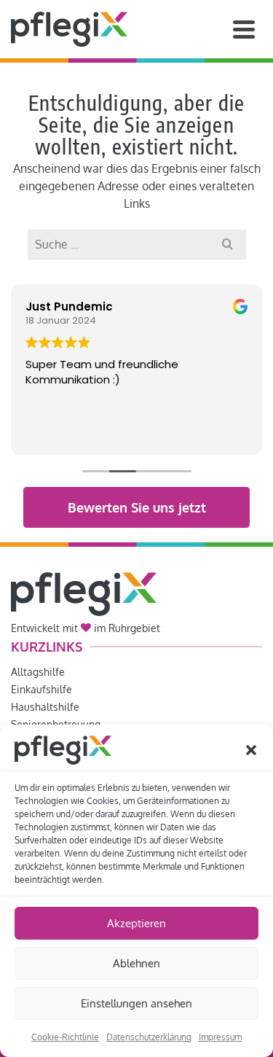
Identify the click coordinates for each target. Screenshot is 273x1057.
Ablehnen (136, 963)
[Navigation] (244, 29)
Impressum (220, 1036)
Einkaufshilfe (41, 689)
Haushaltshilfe (45, 707)
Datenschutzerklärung (148, 1036)
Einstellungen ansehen (136, 1003)
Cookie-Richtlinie (65, 1036)
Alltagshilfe (38, 672)
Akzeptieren (136, 923)
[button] (251, 750)
